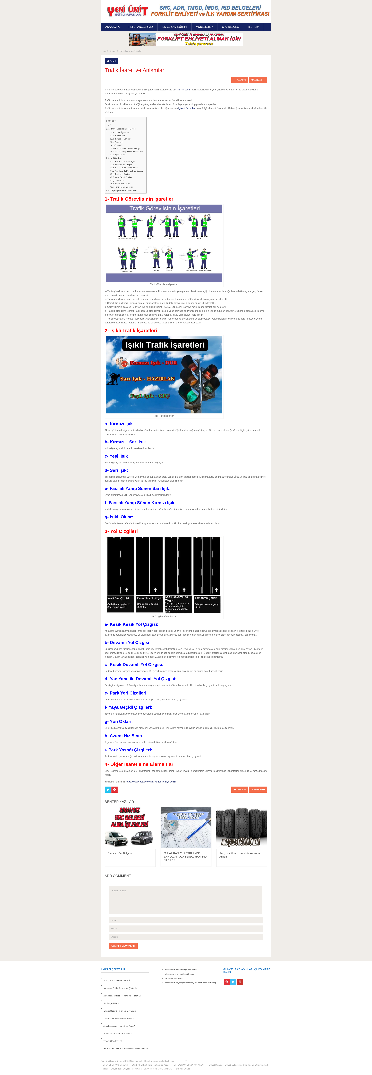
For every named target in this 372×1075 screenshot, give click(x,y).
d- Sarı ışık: (118, 145)
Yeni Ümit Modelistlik (174, 978)
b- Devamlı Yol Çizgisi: (122, 165)
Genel (112, 61)
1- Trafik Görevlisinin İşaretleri (122, 129)
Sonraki (256, 80)
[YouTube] (240, 982)
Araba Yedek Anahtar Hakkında (117, 1033)
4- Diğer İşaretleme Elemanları (122, 190)
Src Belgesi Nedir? (111, 1003)
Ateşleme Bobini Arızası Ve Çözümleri (120, 988)
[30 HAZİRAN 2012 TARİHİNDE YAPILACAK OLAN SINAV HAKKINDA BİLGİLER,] (186, 828)
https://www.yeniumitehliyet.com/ (159, 1061)
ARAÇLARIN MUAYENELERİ (116, 980)
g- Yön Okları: (119, 180)
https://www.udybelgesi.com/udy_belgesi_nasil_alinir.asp (190, 983)
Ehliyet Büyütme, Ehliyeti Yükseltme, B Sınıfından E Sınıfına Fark (238, 1065)
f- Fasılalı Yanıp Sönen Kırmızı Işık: (128, 152)
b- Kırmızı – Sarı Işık (122, 139)
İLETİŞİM (253, 26)
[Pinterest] (227, 982)
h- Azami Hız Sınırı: (121, 184)
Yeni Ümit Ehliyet (108, 1061)
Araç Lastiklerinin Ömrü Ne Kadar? (119, 1026)
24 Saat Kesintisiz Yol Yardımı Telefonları (122, 996)
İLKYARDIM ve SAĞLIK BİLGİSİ (157, 1069)
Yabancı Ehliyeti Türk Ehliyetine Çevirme (121, 1069)
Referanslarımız (140, 26)
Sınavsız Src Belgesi (120, 853)
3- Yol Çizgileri (114, 158)
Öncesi (241, 80)
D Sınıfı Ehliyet (183, 1069)
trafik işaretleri (182, 89)
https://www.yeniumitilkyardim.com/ (181, 969)
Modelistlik (204, 26)
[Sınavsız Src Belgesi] (130, 828)
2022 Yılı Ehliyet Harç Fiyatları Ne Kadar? (151, 1065)
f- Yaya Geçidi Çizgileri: (123, 177)
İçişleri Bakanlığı (186, 108)
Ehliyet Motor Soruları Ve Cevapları (119, 1011)
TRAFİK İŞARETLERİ (113, 1041)
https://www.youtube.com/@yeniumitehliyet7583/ (151, 781)
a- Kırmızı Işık (119, 136)
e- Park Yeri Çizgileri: (122, 174)
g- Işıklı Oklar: (119, 155)
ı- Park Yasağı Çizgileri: (123, 187)
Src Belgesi (230, 26)
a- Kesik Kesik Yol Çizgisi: (124, 161)
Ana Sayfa (112, 26)
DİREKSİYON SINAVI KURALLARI (189, 1065)
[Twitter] (233, 982)
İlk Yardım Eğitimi (174, 26)
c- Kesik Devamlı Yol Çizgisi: (125, 168)
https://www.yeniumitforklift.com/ (179, 974)
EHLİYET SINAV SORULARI (115, 1065)
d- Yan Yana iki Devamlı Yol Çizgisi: (128, 171)
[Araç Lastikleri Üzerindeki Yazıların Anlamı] (241, 828)
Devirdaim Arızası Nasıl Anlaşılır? (118, 1018)
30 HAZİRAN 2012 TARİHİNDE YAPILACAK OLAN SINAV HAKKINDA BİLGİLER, (186, 857)
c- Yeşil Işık (118, 142)
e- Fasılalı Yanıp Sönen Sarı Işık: (127, 148)
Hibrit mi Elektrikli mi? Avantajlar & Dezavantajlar (125, 1048)
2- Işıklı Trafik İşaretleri (118, 132)
